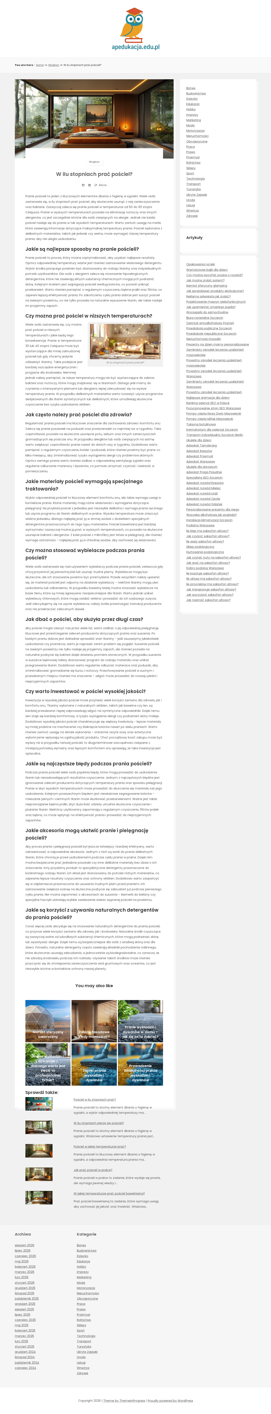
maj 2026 (22, 1261)
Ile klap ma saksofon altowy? (207, 531)
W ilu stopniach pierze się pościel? (99, 1123)
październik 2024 (27, 1363)
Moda (190, 125)
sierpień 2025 (24, 1309)
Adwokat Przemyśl (199, 456)
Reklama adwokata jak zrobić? (208, 296)
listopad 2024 (25, 1357)
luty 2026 (21, 1277)
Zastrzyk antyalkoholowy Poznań (210, 323)
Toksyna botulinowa (201, 424)
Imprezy (192, 115)
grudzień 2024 (25, 1352)
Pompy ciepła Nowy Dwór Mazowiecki (213, 413)
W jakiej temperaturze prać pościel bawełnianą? (109, 1193)
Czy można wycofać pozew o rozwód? (214, 275)
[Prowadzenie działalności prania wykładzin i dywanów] (140, 1064)
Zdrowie (192, 216)
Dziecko (192, 99)
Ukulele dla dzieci (198, 440)
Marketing (193, 120)
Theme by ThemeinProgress (124, 1401)
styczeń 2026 (25, 1283)
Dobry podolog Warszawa (205, 568)
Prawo (190, 152)
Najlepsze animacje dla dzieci (208, 398)
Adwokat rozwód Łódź (202, 493)
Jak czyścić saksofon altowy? (208, 536)
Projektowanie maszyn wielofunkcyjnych (216, 302)
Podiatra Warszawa (200, 525)
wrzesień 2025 (25, 1304)
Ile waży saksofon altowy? (205, 541)
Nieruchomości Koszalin (203, 339)
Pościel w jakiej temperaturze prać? (100, 1146)
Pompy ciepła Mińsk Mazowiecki (209, 419)
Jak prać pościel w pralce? (93, 1170)
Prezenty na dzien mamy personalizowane (217, 344)
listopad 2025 (24, 1293)
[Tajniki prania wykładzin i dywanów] (94, 1064)
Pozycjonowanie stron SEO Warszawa (213, 408)
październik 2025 (27, 1298)
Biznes (190, 88)
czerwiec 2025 (25, 1320)
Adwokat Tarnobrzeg (201, 445)
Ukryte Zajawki (196, 195)
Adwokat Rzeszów (199, 451)
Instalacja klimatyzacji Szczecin (209, 520)
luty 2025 (21, 1341)
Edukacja (192, 104)
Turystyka (193, 189)
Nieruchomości (197, 136)
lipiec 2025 (22, 1315)
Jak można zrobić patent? (205, 280)
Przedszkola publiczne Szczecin (209, 328)
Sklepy (191, 168)
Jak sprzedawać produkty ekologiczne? (215, 291)
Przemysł (193, 157)
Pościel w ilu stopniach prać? (95, 1099)
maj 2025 (21, 1325)
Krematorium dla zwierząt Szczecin (212, 429)
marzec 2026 (24, 1272)
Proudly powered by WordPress (170, 1401)
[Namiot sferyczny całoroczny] (48, 1021)
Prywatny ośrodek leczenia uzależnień (214, 392)
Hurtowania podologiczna (205, 552)
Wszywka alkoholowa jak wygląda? (211, 515)
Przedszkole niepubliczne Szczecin (211, 334)
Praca (190, 147)
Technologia (195, 179)
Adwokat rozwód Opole (203, 499)
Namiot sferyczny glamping (206, 286)
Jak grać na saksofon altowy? (208, 563)
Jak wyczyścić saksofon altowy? (210, 595)
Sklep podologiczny (200, 547)
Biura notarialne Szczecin (204, 318)
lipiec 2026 (22, 1250)
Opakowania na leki (200, 264)
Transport (193, 184)
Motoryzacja (195, 131)
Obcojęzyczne (196, 141)
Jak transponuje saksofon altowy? (211, 589)
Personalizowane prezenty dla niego (212, 509)
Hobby (191, 109)
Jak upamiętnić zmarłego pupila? (211, 307)
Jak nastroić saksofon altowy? (208, 600)
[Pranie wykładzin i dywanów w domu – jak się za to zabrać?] (140, 1021)
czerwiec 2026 (25, 1256)
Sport (190, 173)
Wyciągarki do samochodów (207, 312)
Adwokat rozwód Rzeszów (205, 483)
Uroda (190, 200)
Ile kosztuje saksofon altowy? (207, 573)
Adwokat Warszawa (200, 461)
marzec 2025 (24, 1336)
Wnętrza (53, 65)
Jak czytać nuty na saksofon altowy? (213, 557)
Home (40, 65)
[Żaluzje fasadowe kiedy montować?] (94, 1021)
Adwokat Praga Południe (204, 472)
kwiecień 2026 (25, 1267)
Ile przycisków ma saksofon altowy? (212, 584)
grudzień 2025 (25, 1288)
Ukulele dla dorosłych (201, 467)
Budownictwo (196, 93)
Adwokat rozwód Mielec (203, 488)
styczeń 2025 (24, 1346)
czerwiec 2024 (25, 1368)
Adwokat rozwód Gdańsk (204, 504)
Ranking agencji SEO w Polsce (208, 403)
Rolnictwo (193, 162)
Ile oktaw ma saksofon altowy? (209, 579)
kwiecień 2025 (25, 1330)
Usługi (190, 205)
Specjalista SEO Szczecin (204, 477)
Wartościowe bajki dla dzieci (207, 270)
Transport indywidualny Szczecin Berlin (214, 435)
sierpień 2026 (24, 1245)
